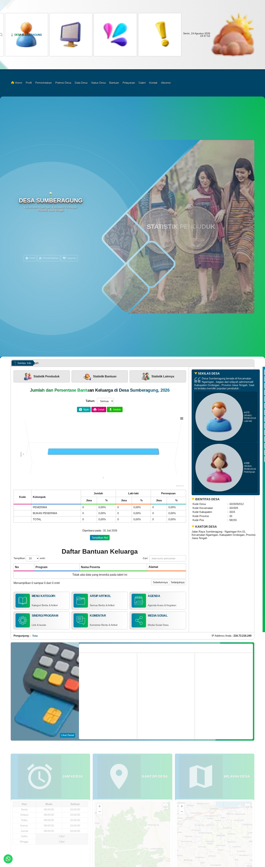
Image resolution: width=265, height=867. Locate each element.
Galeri (142, 82)
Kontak (153, 82)
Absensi (166, 82)
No (17, 567)
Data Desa (81, 82)
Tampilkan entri (29, 558)
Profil (29, 82)
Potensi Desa (63, 82)
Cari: (145, 558)
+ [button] (99, 796)
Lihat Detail (67, 735)
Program (41, 567)
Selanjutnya (177, 582)
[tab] (42, 376)
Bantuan (114, 82)
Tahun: (90, 400)
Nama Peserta (90, 567)
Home (18, 82)
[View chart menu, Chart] (181, 418)
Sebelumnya (160, 582)
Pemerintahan (43, 82)
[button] (114, 34)
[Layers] (165, 796)
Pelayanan (129, 82)
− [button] (99, 801)
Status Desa (98, 82)
